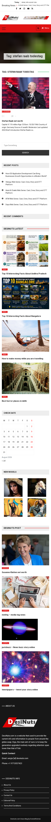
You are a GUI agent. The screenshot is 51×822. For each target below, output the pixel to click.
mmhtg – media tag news (13, 615)
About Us (7, 785)
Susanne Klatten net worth (14, 572)
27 (18, 447)
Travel (4, 269)
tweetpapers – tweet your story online (20, 689)
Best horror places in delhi (14, 401)
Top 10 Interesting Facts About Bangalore (21, 316)
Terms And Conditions (12, 806)
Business (7, 111)
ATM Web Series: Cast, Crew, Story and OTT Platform (26, 199)
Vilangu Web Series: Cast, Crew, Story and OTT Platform (24, 183)
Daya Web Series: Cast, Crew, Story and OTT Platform (26, 205)
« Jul (3, 461)
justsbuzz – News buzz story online (18, 647)
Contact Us (8, 795)
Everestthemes (35, 819)
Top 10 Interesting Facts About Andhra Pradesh (24, 273)
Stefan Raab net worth (12, 121)
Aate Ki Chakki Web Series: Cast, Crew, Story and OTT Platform (26, 191)
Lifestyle (5, 610)
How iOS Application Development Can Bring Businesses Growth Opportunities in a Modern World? (26, 175)
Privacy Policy (9, 790)
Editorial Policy (9, 800)
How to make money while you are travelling (22, 358)
